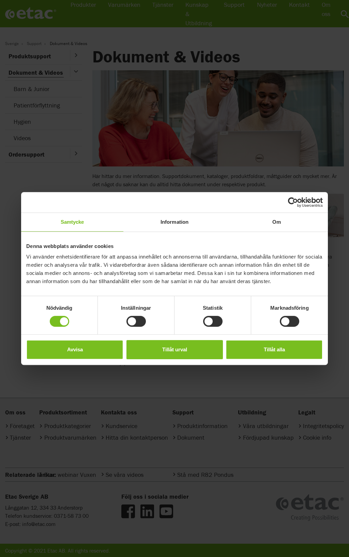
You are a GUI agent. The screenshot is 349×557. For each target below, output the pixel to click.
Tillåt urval (174, 349)
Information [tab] (174, 222)
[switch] (136, 321)
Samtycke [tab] (72, 222)
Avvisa (75, 349)
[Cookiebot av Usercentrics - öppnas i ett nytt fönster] (293, 202)
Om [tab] (276, 222)
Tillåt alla (274, 349)
